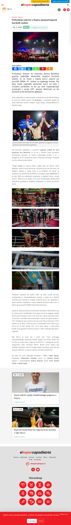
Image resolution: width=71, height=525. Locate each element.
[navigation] (35, 6)
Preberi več (64, 514)
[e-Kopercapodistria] (35, 5)
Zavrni (41, 521)
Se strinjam (32, 521)
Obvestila (52, 457)
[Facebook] (15, 68)
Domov (14, 17)
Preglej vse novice (39, 27)
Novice (16, 457)
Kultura (31, 457)
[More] (49, 68)
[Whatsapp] (36, 68)
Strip (30, 459)
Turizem (39, 457)
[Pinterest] (42, 68)
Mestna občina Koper (40, 1)
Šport (20, 17)
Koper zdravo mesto (59, 1)
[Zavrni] (69, 518)
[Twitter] (22, 68)
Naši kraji (23, 457)
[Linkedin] (29, 68)
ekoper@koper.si (38, 463)
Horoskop (37, 459)
